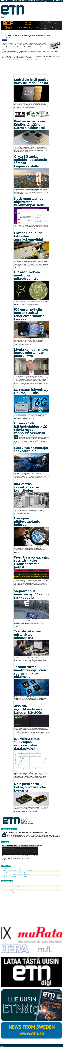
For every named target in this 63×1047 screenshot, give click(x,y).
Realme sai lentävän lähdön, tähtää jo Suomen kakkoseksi (29, 124)
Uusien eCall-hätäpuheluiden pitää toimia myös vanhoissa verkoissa (31, 428)
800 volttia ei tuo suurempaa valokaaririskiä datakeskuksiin (27, 743)
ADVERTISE (4, 0)
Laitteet (4, 40)
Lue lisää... (9, 838)
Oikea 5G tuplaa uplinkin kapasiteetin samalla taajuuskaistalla (30, 161)
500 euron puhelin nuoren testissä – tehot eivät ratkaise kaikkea (29, 314)
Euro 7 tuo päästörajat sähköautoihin (31, 449)
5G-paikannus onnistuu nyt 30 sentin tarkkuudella (31, 594)
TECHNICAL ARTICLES (26, 0)
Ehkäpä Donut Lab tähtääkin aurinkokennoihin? (28, 236)
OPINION (5, 842)
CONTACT (59, 0)
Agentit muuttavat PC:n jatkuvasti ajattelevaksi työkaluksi (22, 845)
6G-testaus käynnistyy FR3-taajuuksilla (31, 391)
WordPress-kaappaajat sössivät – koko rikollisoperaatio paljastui (31, 562)
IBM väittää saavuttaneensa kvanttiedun (26, 487)
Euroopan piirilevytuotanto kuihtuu (27, 521)
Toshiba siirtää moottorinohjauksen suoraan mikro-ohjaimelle (30, 672)
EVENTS (36, 0)
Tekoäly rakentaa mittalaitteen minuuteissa (27, 634)
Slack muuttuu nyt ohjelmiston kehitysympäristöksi (29, 201)
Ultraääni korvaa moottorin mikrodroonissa (27, 275)
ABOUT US (51, 0)
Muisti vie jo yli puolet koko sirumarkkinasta (31, 81)
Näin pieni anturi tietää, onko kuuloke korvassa (30, 787)
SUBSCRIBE (13, 0)
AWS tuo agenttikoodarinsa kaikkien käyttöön (28, 709)
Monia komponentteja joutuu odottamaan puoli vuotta (31, 352)
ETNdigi (43, 0)
